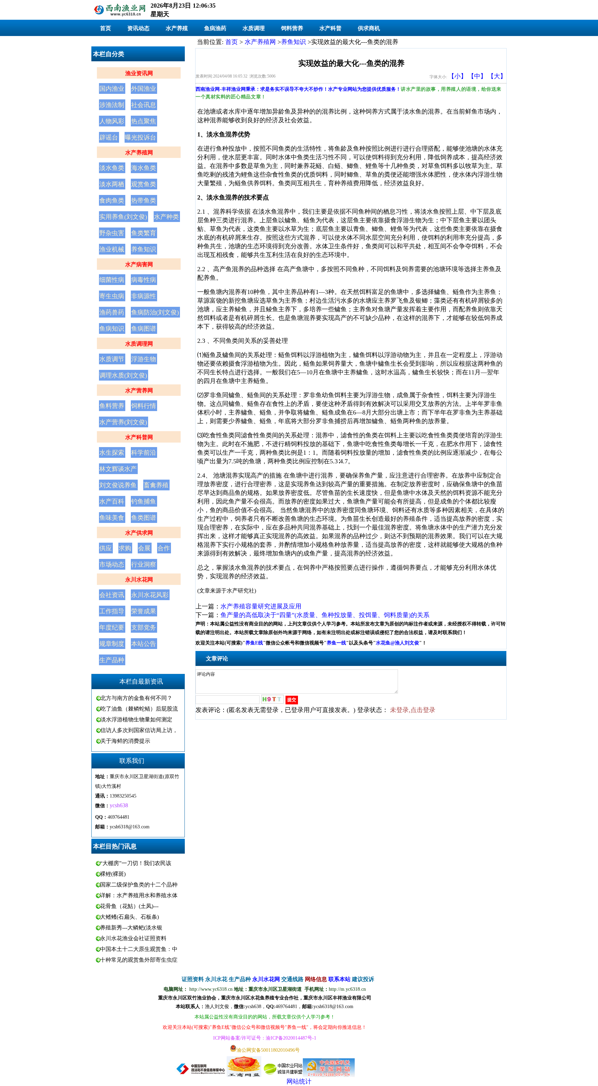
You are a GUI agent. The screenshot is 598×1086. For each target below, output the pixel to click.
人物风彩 (111, 121)
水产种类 (166, 216)
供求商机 (369, 28)
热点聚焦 (143, 121)
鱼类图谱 (143, 517)
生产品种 (111, 660)
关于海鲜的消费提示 (125, 741)
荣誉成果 (143, 611)
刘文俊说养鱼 (118, 485)
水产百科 (111, 501)
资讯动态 (138, 28)
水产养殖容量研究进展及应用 (260, 606)
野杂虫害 (111, 233)
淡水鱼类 (111, 167)
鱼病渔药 (215, 28)
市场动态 (111, 564)
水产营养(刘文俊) (123, 422)
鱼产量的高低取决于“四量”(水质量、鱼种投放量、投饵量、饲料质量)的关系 (324, 615)
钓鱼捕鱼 (143, 501)
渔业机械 (111, 249)
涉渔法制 (111, 104)
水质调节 (111, 359)
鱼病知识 (111, 328)
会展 (144, 548)
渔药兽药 (111, 312)
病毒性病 (143, 279)
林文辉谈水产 (118, 468)
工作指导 (111, 611)
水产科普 (330, 28)
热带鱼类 (143, 200)
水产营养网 (139, 390)
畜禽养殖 (156, 485)
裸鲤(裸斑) (113, 874)
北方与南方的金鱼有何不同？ (136, 698)
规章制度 (111, 643)
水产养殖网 (139, 152)
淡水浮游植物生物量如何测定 (136, 719)
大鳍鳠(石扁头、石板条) (129, 917)
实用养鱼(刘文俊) (123, 216)
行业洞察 (143, 564)
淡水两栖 (111, 184)
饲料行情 (143, 405)
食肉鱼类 (111, 200)
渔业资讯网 (139, 73)
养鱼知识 (143, 249)
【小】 (457, 76)
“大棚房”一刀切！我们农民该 (135, 863)
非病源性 (143, 296)
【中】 (477, 76)
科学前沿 (143, 452)
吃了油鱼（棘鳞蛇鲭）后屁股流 (139, 709)
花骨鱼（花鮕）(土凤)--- (129, 906)
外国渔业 (143, 88)
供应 (105, 548)
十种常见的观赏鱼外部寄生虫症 (139, 960)
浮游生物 (143, 359)
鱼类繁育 (143, 233)
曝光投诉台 (140, 137)
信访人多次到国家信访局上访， (139, 730)
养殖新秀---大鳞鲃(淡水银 (131, 928)
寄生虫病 (111, 296)
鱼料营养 (111, 405)
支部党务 (143, 627)
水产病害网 (139, 264)
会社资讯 (111, 594)
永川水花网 (139, 579)
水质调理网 (139, 344)
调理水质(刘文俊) (123, 375)
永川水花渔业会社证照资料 (133, 938)
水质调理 (254, 28)
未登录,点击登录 (412, 709)
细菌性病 (111, 279)
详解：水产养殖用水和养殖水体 (139, 895)
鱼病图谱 (143, 328)
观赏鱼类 (143, 184)
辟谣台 (108, 137)
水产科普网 (139, 437)
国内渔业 (111, 88)
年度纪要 (111, 627)
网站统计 (299, 1081)
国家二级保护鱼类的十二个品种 (139, 885)
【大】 (497, 76)
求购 (125, 548)
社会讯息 (143, 104)
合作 (163, 548)
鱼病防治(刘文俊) (155, 312)
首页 (105, 28)
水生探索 (111, 452)
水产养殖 (177, 28)
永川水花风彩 (150, 594)
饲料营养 (292, 28)
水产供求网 (139, 533)
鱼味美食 (111, 517)
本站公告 (143, 643)
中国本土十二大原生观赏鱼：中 (139, 949)
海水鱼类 (143, 167)
